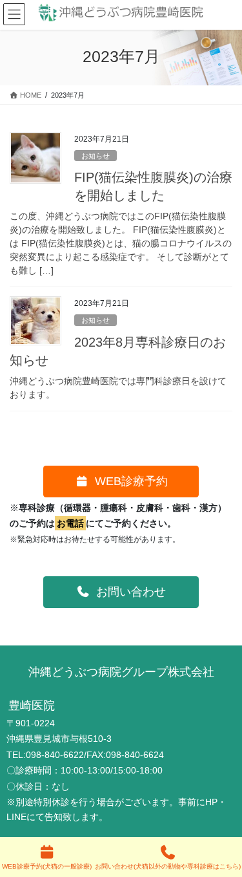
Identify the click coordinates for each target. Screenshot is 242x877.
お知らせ (95, 156)
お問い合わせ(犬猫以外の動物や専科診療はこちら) (168, 866)
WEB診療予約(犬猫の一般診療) (47, 866)
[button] (121, 482)
